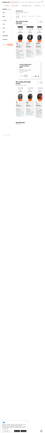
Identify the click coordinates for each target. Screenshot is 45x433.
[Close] (26, 422)
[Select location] (37, 2)
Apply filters (10, 44)
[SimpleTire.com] (6, 2)
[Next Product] (41, 22)
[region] (14, 427)
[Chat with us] (41, 431)
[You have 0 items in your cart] (41, 2)
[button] (7, 12)
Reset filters (9, 9)
